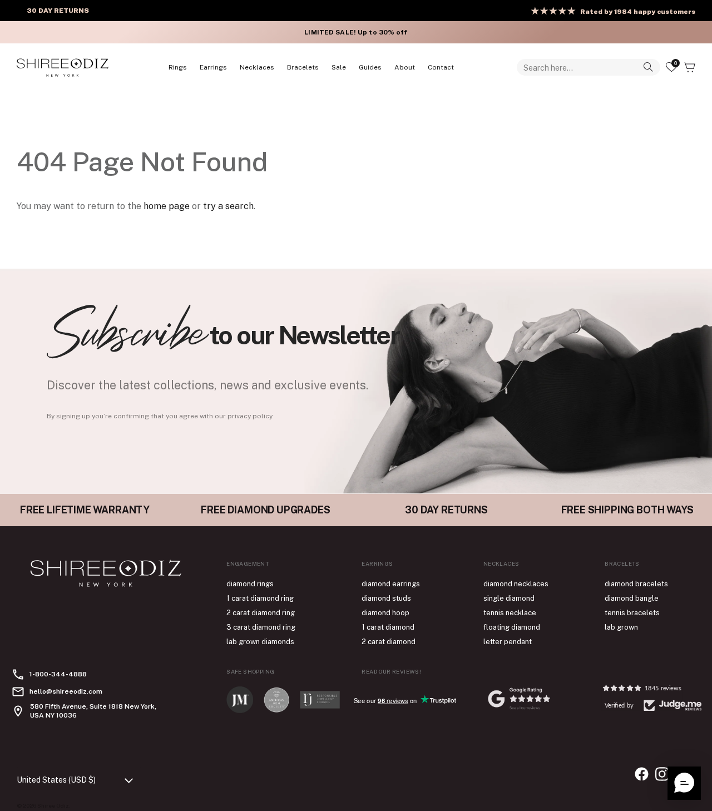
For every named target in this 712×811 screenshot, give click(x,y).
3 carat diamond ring (260, 627)
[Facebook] (642, 774)
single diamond (509, 598)
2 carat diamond (389, 641)
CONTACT (441, 67)
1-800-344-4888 (58, 674)
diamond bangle (632, 598)
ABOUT (404, 67)
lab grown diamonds (260, 641)
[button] (684, 783)
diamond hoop (385, 613)
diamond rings (250, 584)
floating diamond (511, 627)
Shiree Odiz (53, 805)
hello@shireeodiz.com (65, 691)
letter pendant (507, 641)
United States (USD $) (56, 779)
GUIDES (370, 67)
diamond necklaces (515, 584)
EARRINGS (213, 67)
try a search (228, 206)
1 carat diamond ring (260, 598)
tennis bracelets (632, 613)
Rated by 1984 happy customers (637, 12)
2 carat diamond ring (260, 613)
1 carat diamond (388, 627)
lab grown (621, 627)
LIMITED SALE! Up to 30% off (355, 32)
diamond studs (386, 598)
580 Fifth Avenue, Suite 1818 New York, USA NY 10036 (93, 711)
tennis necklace (509, 613)
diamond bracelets (636, 584)
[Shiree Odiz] (62, 67)
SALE (339, 67)
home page (167, 206)
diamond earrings (391, 584)
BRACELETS (303, 67)
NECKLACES (257, 67)
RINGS (178, 67)
